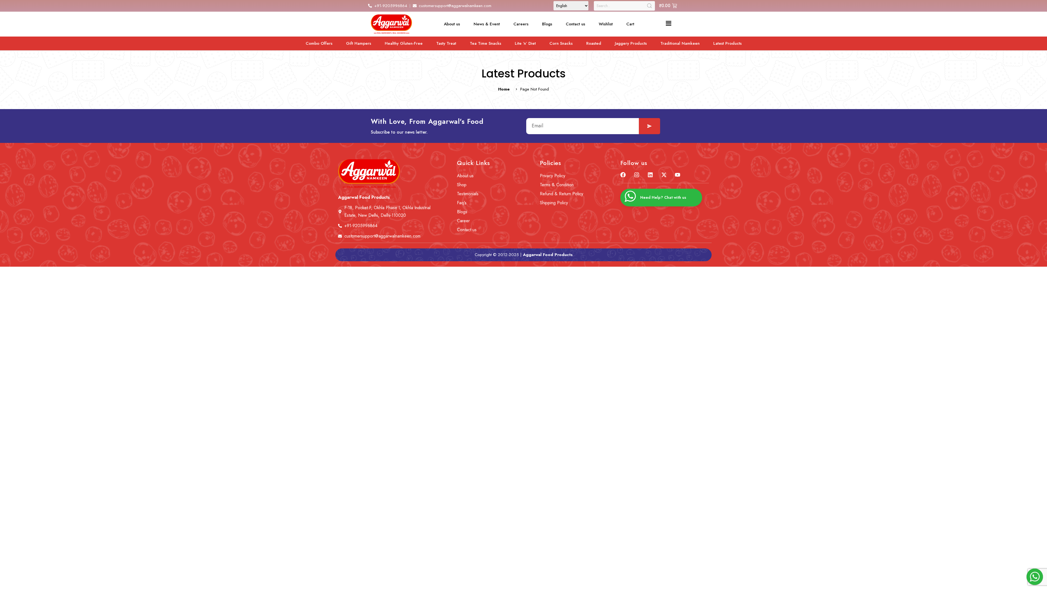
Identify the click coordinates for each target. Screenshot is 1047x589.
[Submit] (649, 126)
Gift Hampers (358, 43)
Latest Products (727, 43)
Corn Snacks (561, 43)
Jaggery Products (631, 43)
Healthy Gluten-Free (404, 43)
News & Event (487, 24)
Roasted (593, 43)
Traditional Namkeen (680, 43)
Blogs (547, 24)
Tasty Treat (446, 43)
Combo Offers (319, 43)
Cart (630, 24)
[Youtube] (677, 175)
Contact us (575, 24)
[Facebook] (623, 175)
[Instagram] (636, 175)
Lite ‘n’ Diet (525, 43)
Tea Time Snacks (485, 43)
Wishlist (606, 24)
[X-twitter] (664, 175)
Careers (520, 24)
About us (452, 24)
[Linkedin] (650, 175)
